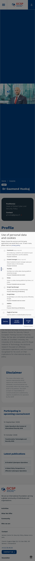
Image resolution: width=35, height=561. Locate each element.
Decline (5, 321)
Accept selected (16, 321)
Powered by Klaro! (28, 326)
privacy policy (16, 245)
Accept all (28, 321)
